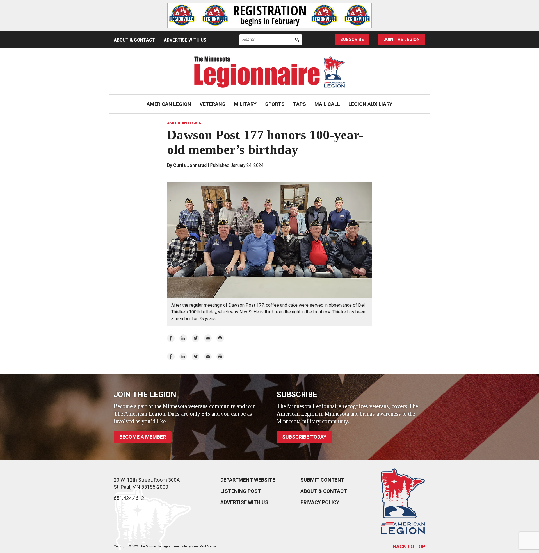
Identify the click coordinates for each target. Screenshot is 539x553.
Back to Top (409, 546)
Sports (275, 104)
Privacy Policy (319, 502)
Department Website (247, 480)
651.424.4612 (129, 498)
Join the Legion (401, 39)
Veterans (212, 104)
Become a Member (142, 437)
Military (245, 104)
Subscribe (352, 39)
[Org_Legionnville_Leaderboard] (269, 15)
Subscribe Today (304, 437)
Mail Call (327, 104)
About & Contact (134, 40)
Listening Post (240, 491)
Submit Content (322, 480)
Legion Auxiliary (370, 104)
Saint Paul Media (203, 546)
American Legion (169, 104)
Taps (299, 104)
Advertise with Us (185, 40)
